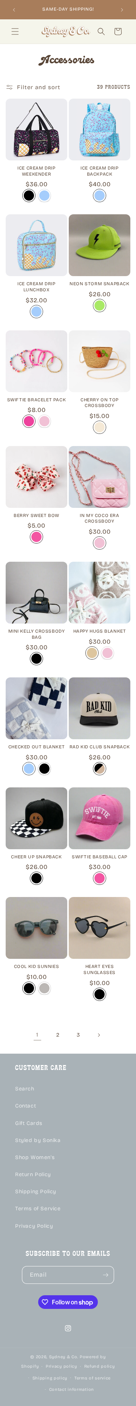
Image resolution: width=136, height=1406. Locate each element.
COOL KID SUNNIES (36, 966)
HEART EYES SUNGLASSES (99, 969)
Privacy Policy (34, 1226)
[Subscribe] (105, 1275)
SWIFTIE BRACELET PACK (36, 399)
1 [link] (37, 1034)
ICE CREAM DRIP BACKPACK (99, 171)
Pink (36, 537)
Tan (92, 653)
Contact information (71, 1389)
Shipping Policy (35, 1191)
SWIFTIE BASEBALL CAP (99, 856)
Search (24, 1089)
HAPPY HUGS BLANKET (99, 631)
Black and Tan (99, 768)
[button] (15, 31)
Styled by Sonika (38, 1140)
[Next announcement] (122, 10)
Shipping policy (50, 1378)
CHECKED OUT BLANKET (36, 746)
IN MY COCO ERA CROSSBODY (99, 518)
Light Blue (44, 195)
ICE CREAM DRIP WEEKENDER (36, 171)
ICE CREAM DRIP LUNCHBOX (36, 286)
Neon (99, 305)
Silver (44, 988)
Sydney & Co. (63, 1356)
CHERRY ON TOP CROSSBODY (99, 402)
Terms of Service (38, 1208)
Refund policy (99, 1366)
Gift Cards (28, 1123)
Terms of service (92, 1378)
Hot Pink (29, 421)
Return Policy (33, 1174)
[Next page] (98, 1035)
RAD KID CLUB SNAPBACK (100, 746)
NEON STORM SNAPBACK (99, 283)
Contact (25, 1106)
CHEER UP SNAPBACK (36, 856)
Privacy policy (61, 1366)
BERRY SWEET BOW (36, 515)
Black (29, 195)
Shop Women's (34, 1157)
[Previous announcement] (14, 10)
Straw (99, 427)
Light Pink (44, 421)
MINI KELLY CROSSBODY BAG (36, 634)
